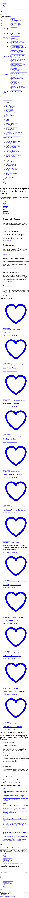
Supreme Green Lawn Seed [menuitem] (12, 125)
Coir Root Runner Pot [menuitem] (10, 106)
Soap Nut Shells (14, 83)
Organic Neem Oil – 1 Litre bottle (18, 49)
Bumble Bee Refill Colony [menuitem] (12, 169)
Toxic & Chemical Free (8, 281)
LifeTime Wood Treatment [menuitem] (11, 165)
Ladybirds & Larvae (15, 73)
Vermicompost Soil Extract (17, 46)
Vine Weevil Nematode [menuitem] (11, 142)
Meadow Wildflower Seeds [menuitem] (12, 123)
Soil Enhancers (6, 37)
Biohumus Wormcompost (17, 45)
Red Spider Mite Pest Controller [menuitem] (13, 145)
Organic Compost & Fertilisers (18, 55)
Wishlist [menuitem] (4, 183)
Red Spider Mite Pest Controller (18, 59)
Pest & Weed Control (7, 56)
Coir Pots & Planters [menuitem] (7, 100)
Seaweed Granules (15, 52)
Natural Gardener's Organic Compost (19, 47)
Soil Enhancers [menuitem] (6, 116)
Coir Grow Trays (15, 22)
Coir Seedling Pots (15, 23)
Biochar (13, 38)
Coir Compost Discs (15, 33)
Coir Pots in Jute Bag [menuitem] (10, 110)
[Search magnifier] (1, 11)
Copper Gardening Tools (16, 91)
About (4, 92)
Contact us (5, 887)
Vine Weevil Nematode (16, 63)
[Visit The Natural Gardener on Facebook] (2, 877)
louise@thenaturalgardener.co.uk (7, 896)
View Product (14, 335)
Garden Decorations (15, 82)
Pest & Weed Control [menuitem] (7, 137)
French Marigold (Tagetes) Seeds (18, 58)
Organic (5, 203)
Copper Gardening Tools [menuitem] (11, 173)
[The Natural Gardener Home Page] (5, 889)
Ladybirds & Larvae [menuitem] (10, 156)
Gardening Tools (15, 88)
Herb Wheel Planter (15, 36)
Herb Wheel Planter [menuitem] (10, 115)
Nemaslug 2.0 (14, 68)
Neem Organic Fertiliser (16, 41)
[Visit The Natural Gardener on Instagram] (1, 877)
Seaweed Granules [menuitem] (10, 124)
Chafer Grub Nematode (16, 69)
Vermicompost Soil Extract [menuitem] (12, 127)
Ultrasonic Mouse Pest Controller (18, 64)
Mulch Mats (14, 34)
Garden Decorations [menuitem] (10, 167)
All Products (5, 74)
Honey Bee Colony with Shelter (18, 87)
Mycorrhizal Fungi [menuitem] (10, 128)
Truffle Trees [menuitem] (8, 163)
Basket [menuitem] (4, 182)
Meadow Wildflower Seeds (17, 51)
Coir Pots (13, 18)
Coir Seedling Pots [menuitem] (10, 107)
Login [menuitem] (4, 181)
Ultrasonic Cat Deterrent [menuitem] (11, 149)
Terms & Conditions (7, 882)
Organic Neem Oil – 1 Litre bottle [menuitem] (13, 136)
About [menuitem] (4, 178)
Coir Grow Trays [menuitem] (9, 109)
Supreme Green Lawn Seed (17, 42)
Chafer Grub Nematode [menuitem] (11, 147)
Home (4, 855)
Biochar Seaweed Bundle (17, 50)
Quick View (8, 335)
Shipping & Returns (7, 883)
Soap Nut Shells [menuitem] (9, 170)
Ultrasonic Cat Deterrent (16, 60)
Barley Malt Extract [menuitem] (10, 129)
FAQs (4, 884)
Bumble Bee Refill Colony (17, 78)
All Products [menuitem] (5, 158)
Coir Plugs (13, 19)
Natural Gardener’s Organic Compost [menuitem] (14, 132)
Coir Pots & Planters (15, 79)
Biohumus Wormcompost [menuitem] (11, 134)
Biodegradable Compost (8, 227)
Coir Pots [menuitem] (8, 104)
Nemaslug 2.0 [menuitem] (9, 143)
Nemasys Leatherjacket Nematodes (19, 72)
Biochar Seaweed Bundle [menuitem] (11, 122)
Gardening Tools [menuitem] (9, 172)
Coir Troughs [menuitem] (9, 111)
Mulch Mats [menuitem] (8, 114)
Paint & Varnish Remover (17, 86)
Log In (4, 4)
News (4, 94)
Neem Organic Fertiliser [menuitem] (11, 133)
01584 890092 (3, 894)
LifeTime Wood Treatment (17, 77)
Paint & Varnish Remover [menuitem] (11, 164)
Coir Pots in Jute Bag (16, 24)
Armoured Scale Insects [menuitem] (11, 150)
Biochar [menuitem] (7, 120)
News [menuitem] (4, 179)
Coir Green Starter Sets (16, 25)
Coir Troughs (14, 27)
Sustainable (5, 204)
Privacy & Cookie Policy (8, 881)
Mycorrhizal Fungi (15, 40)
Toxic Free (5, 206)
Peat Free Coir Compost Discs (18, 54)
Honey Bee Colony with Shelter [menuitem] (13, 168)
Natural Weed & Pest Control (9, 268)
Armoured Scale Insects (16, 65)
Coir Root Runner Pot (16, 20)
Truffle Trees (14, 81)
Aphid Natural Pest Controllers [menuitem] (12, 151)
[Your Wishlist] (3, 5)
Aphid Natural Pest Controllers (18, 70)
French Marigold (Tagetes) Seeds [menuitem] (13, 141)
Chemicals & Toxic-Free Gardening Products (13, 863)
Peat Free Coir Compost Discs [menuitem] (12, 131)
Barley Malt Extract (15, 43)
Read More (5, 800)
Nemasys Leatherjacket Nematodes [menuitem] (13, 155)
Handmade (5, 207)
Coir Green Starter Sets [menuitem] (11, 113)
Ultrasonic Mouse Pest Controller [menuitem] (13, 146)
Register (4, 3)
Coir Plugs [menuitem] (8, 105)
